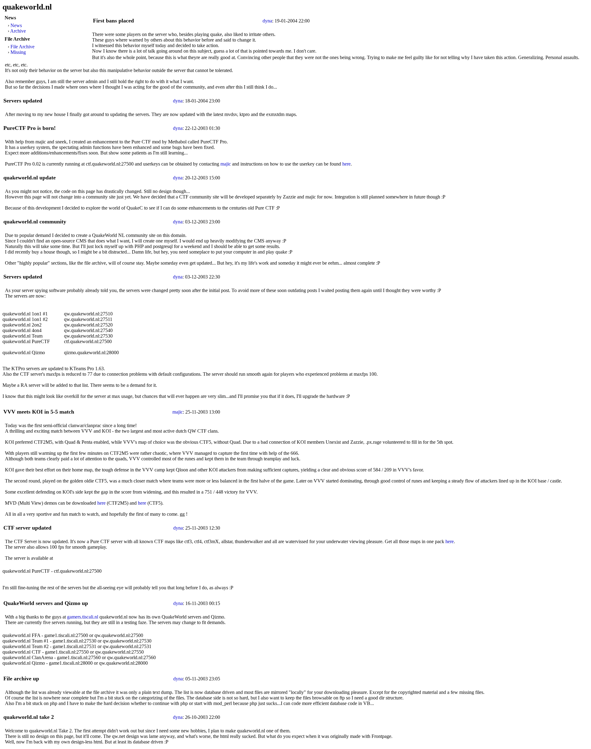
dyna (267, 20)
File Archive (22, 46)
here (346, 163)
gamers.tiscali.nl (82, 616)
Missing (18, 52)
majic (225, 163)
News (16, 25)
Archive (18, 31)
